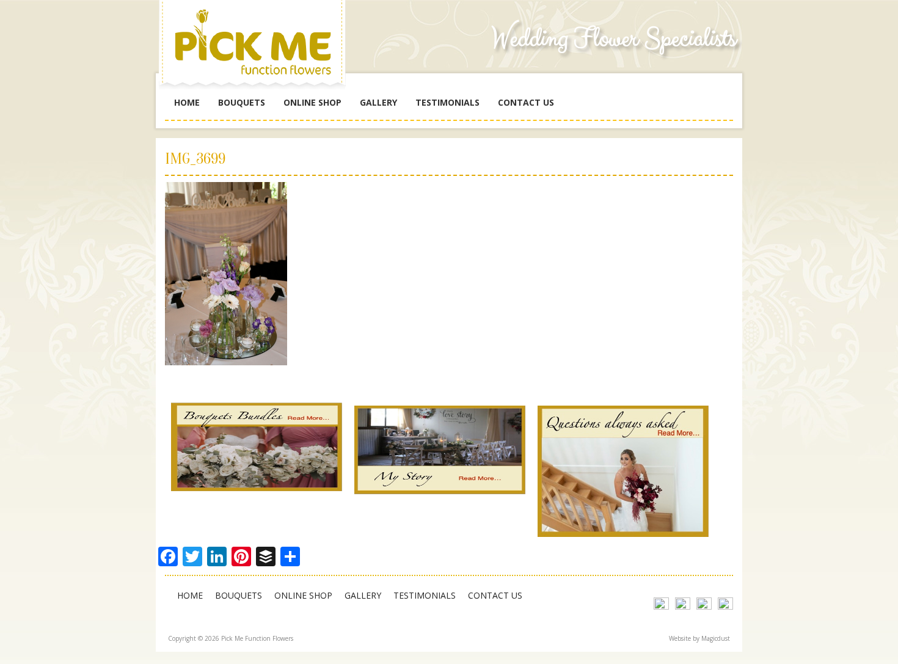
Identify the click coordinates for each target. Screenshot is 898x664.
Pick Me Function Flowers (256, 49)
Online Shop (312, 102)
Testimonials (447, 102)
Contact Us (526, 102)
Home (187, 102)
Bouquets (241, 102)
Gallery (378, 102)
